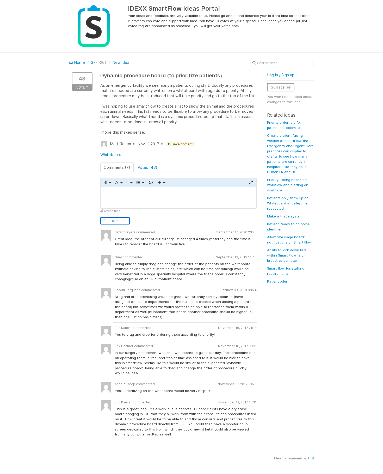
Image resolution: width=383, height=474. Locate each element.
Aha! (310, 458)
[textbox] (178, 197)
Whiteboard (110, 154)
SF (93, 62)
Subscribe (281, 87)
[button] (107, 182)
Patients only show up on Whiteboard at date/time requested (287, 203)
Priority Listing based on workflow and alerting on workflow (287, 185)
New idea (120, 62)
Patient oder (277, 281)
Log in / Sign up (280, 74)
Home (79, 62)
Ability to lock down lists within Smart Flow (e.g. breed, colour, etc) (287, 255)
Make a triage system (284, 216)
